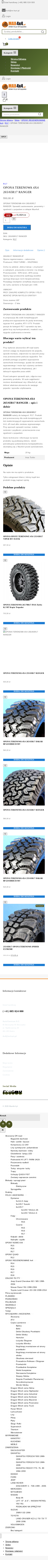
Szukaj (43, 32)
